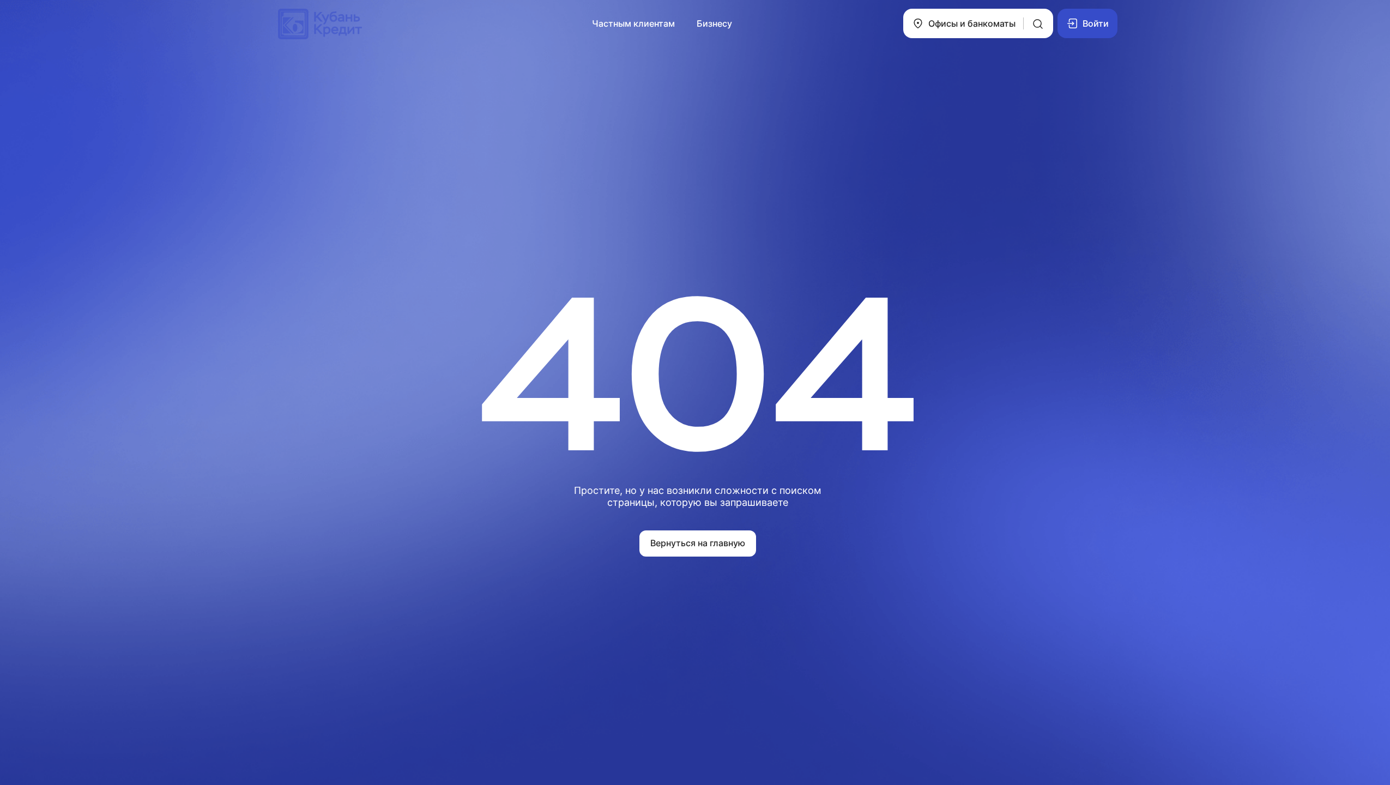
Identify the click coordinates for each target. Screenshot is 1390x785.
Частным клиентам (633, 23)
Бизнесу (714, 23)
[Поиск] (1037, 23)
